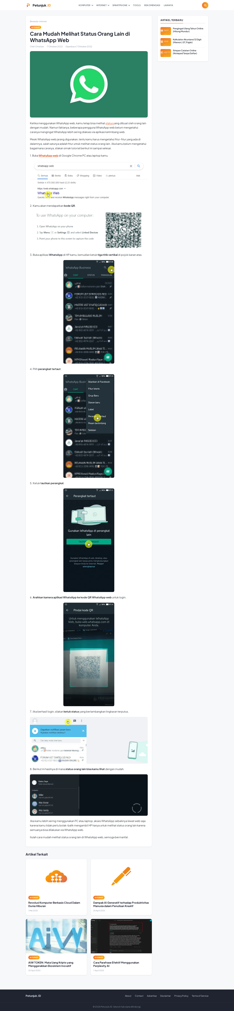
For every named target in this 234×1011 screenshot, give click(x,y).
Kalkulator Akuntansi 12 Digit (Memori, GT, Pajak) (187, 41)
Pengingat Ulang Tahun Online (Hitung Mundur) (188, 30)
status (109, 123)
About (128, 995)
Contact (139, 995)
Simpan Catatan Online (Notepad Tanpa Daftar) (185, 52)
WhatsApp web (48, 155)
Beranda (34, 21)
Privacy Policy (181, 995)
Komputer (85, 5)
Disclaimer (165, 995)
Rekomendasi (152, 5)
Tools (137, 5)
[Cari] (205, 5)
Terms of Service (200, 995)
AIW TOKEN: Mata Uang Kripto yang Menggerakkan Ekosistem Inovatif (50, 964)
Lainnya (168, 5)
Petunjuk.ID (33, 995)
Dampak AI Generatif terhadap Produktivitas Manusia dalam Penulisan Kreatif (121, 904)
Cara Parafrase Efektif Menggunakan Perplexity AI (116, 964)
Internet (101, 5)
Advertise (152, 995)
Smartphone (120, 5)
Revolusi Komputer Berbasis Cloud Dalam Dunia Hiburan (54, 904)
